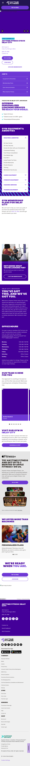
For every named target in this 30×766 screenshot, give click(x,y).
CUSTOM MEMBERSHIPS (15, 276)
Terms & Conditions (5, 674)
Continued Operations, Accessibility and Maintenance (12, 682)
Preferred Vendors (5, 685)
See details (20, 510)
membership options (7, 335)
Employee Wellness (5, 658)
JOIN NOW (7, 62)
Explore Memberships (15, 67)
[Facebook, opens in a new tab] (2, 644)
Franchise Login (4, 698)
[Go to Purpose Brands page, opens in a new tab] (6, 736)
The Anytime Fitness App (6, 705)
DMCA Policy (3, 671)
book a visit (9, 337)
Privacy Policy (4, 666)
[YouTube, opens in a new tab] (18, 644)
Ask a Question (6, 631)
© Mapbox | (19, 599)
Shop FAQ (3, 724)
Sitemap (3, 687)
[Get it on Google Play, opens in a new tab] (16, 651)
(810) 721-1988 (5, 51)
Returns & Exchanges (5, 721)
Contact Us (5, 53)
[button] (24, 31)
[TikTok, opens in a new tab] (21, 644)
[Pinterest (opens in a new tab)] (10, 618)
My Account (3, 719)
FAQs (2, 710)
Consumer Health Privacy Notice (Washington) (11, 669)
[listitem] (15, 405)
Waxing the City (4, 748)
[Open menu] (3, 2)
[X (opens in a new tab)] (13, 618)
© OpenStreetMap (26, 599)
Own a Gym (3, 696)
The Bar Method (4, 746)
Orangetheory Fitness (5, 744)
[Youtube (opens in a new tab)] (16, 618)
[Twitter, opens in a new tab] (8, 644)
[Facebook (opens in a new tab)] (3, 618)
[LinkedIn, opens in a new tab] (11, 644)
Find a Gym (3, 693)
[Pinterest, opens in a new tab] (15, 644)
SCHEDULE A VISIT (15, 445)
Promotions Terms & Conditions (7, 677)
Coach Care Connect (5, 708)
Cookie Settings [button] (5, 760)
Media (2, 661)
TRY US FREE (15, 7)
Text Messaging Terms (5, 679)
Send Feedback (6, 628)
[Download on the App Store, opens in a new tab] (5, 651)
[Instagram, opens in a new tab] (5, 644)
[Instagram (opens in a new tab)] (6, 618)
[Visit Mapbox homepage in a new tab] (3, 599)
